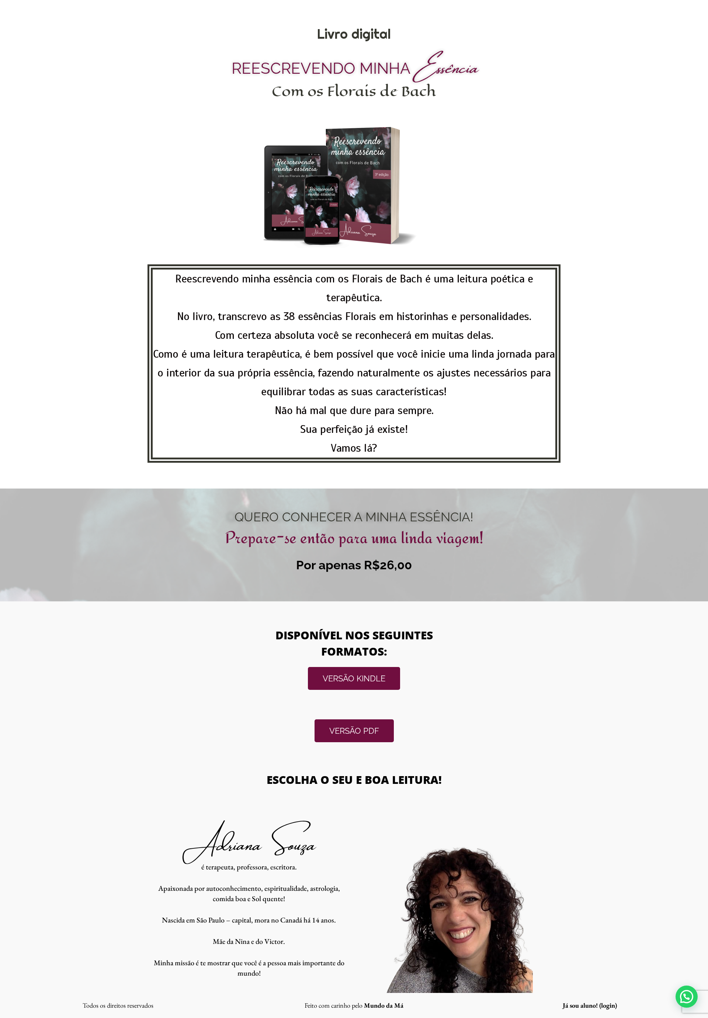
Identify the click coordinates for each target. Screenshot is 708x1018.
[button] (687, 997)
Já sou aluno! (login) (590, 1005)
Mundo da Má (383, 1005)
